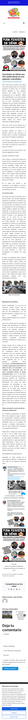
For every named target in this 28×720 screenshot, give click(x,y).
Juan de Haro (7, 574)
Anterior (15, 32)
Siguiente (22, 32)
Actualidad (20, 574)
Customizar (14, 712)
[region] (14, 702)
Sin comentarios (11, 575)
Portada (4, 575)
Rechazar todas (14, 716)
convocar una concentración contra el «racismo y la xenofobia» (14, 187)
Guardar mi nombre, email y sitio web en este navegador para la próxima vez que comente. (14, 662)
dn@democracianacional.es (14, 3)
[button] (3, 615)
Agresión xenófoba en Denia (10, 155)
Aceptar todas (14, 708)
